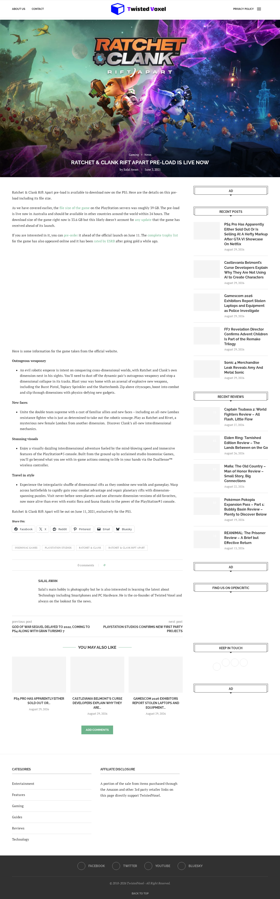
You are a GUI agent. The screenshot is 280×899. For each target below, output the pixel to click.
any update (143, 219)
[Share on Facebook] (110, 565)
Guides (17, 817)
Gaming (18, 806)
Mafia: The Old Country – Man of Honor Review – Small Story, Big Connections (245, 473)
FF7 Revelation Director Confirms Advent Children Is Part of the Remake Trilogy (246, 336)
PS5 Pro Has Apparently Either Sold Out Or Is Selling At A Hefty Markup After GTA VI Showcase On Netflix (246, 234)
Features (18, 794)
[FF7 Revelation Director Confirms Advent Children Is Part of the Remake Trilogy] (207, 336)
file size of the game (75, 208)
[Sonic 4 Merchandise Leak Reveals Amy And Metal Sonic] (207, 369)
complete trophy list (163, 235)
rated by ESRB (104, 241)
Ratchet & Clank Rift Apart (126, 547)
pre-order (71, 235)
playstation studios (58, 547)
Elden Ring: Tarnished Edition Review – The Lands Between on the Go (246, 443)
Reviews (18, 828)
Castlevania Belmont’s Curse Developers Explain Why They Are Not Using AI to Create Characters (246, 270)
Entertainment (23, 783)
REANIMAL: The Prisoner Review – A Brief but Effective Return (245, 538)
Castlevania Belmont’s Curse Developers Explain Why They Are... (97, 703)
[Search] (266, 9)
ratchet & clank (90, 547)
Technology (20, 839)
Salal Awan (131, 169)
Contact (38, 8)
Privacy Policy (243, 8)
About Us (18, 8)
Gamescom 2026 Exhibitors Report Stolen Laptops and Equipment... (155, 703)
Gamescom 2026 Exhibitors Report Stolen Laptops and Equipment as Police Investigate (245, 303)
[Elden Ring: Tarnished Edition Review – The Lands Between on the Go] (207, 444)
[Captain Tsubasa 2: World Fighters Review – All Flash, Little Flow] (207, 416)
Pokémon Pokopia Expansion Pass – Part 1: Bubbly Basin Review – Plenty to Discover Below (245, 507)
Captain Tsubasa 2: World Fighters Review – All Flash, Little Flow (245, 414)
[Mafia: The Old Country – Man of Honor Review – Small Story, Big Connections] (207, 472)
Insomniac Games (26, 547)
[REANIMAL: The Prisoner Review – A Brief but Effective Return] (207, 539)
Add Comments (97, 729)
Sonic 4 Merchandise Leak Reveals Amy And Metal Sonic (243, 367)
